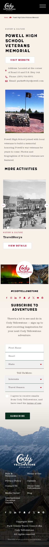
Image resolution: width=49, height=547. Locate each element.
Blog (29, 493)
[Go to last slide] (4, 205)
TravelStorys (12, 237)
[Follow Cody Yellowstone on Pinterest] (20, 298)
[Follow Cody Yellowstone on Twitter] (33, 298)
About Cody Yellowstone (33, 487)
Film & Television (10, 475)
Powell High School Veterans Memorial (26, 17)
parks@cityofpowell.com (30, 81)
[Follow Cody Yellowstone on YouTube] (38, 298)
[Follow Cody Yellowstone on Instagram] (11, 298)
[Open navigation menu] (43, 6)
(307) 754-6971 (25, 77)
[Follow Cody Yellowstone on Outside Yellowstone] (42, 298)
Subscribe (17, 416)
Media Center (12, 493)
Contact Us (11, 486)
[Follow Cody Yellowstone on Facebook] (7, 298)
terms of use (34, 403)
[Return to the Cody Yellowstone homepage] (9, 7)
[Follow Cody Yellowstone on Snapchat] (24, 298)
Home (6, 17)
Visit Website (20, 60)
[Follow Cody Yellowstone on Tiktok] (29, 298)
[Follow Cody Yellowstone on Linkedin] (16, 298)
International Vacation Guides (12, 500)
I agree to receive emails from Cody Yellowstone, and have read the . (26, 400)
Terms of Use (34, 474)
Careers (31, 481)
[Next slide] (47, 205)
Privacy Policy (13, 481)
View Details (17, 246)
